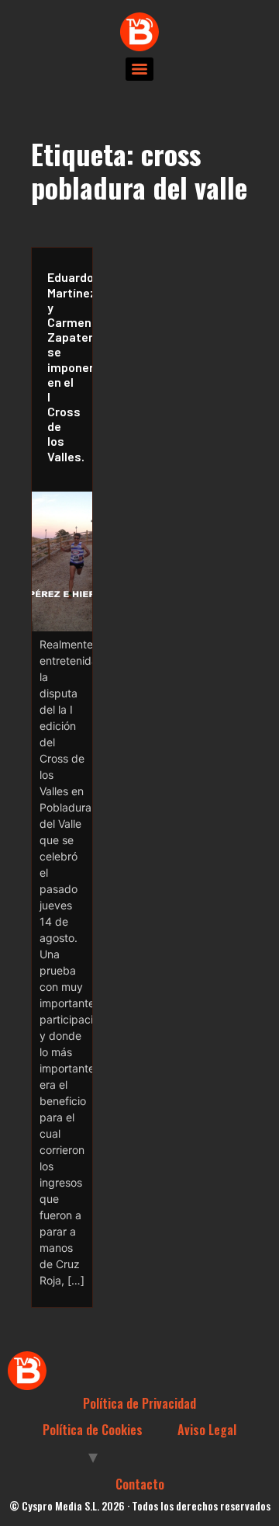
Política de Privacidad (139, 1403)
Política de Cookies (93, 1429)
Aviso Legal (206, 1429)
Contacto (139, 1484)
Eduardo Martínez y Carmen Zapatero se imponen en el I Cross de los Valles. (65, 366)
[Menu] (139, 69)
